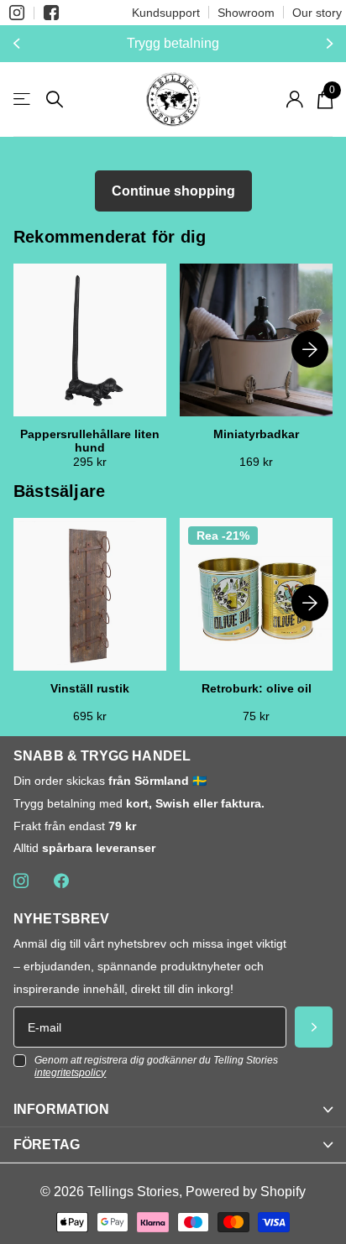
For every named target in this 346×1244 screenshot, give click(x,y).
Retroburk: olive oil (257, 688)
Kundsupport (166, 12)
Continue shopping (173, 191)
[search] (54, 99)
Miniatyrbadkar (256, 434)
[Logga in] (294, 99)
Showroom (246, 12)
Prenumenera (314, 1027)
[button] (18, 43)
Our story (317, 12)
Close (173, 1109)
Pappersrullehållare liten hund (90, 440)
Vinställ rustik (89, 688)
